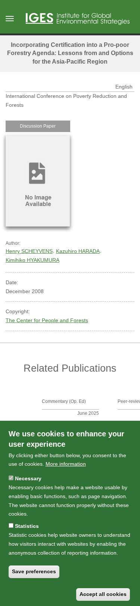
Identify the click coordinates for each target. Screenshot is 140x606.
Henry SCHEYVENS (29, 251)
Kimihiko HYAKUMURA (32, 260)
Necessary (28, 478)
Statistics (27, 526)
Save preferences (34, 571)
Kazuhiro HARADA (78, 251)
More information (66, 464)
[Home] (77, 19)
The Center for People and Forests (47, 320)
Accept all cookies (103, 594)
